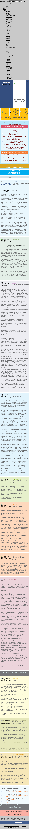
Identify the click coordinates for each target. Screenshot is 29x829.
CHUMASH (15, 181)
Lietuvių (8, 64)
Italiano (8, 41)
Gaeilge (8, 37)
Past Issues (6, 7)
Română (8, 56)
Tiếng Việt (8, 78)
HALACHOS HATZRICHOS (20, 720)
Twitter (7, 3)
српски (8, 70)
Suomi (7, 29)
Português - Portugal (11, 55)
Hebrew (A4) (14, 791)
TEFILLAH (16, 679)
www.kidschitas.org (21, 819)
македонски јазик (10, 47)
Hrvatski (8, 22)
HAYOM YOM (16, 395)
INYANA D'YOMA (12, 579)
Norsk (7, 51)
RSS (4, 9)
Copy (24, 1)
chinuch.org (22, 823)
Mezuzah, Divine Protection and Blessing (14, 742)
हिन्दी (7, 34)
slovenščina (9, 68)
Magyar (8, 36)
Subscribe (5, 6)
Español (8, 59)
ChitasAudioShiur (6, 112)
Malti (7, 50)
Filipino (8, 75)
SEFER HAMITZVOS (19, 479)
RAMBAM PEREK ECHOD (20, 555)
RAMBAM (15, 504)
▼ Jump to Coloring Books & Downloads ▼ (14, 672)
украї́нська (9, 77)
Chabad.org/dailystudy (8, 823)
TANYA (14, 283)
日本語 (8, 42)
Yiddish (8, 791)
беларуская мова (10, 15)
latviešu (8, 66)
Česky (7, 24)
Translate (5, 10)
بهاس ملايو (8, 48)
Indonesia (8, 38)
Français (8, 30)
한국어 (8, 46)
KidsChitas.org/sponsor (14, 814)
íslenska (8, 40)
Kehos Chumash (18, 822)
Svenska (8, 62)
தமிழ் (7, 71)
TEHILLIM (16, 239)
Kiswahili (8, 60)
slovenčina (9, 67)
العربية (7, 13)
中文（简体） (9, 19)
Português (8, 54)
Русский (8, 58)
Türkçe (8, 74)
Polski (7, 52)
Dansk (7, 25)
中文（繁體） (9, 21)
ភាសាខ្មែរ (8, 44)
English (8, 11)
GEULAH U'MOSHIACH (19, 754)
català (7, 18)
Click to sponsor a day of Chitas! (14, 177)
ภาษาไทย (8, 73)
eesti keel (8, 26)
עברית (7, 63)
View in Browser (6, 82)
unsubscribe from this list (11, 826)
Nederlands (9, 28)
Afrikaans (8, 14)
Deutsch (8, 32)
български (9, 17)
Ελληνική (8, 33)
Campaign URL (4, 1)
